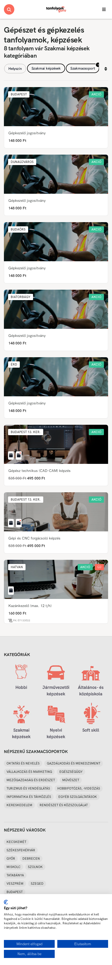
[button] (18, 94)
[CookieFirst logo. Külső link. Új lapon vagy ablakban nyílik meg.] (6, 902)
